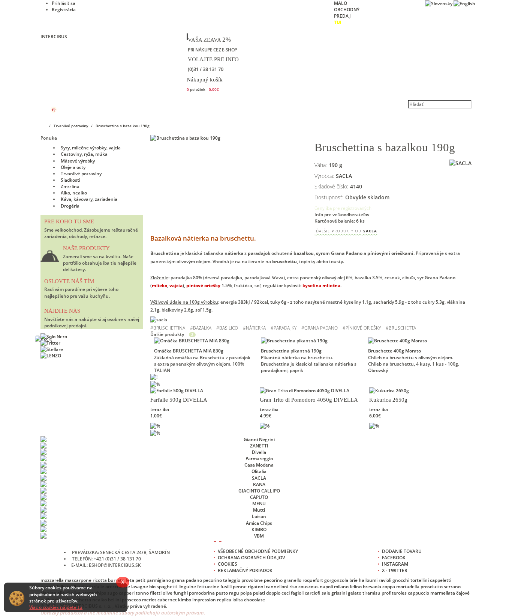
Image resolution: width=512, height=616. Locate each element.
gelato (354, 593)
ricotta (100, 580)
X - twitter (394, 570)
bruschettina (169, 328)
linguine (187, 586)
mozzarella (52, 580)
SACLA (346, 231)
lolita (237, 599)
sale (326, 593)
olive (167, 593)
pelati (259, 593)
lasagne (139, 586)
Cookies (227, 564)
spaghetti (167, 586)
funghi (181, 593)
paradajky (285, 328)
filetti (156, 593)
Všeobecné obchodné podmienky (258, 551)
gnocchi (400, 580)
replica (224, 599)
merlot (149, 599)
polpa (246, 593)
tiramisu (371, 593)
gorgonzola (336, 580)
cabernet (167, 599)
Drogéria (70, 206)
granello (292, 580)
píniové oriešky (363, 328)
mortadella (407, 586)
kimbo (184, 599)
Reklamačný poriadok (245, 570)
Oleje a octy (73, 167)
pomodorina (202, 593)
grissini (339, 593)
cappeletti (440, 580)
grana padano (321, 328)
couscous (308, 586)
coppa (388, 586)
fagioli (297, 593)
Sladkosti (70, 180)
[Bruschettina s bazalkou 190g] (228, 138)
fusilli (226, 586)
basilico (228, 328)
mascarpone (78, 580)
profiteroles (394, 593)
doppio (273, 593)
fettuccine (208, 586)
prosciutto (432, 586)
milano (341, 586)
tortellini (419, 580)
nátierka (256, 328)
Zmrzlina (70, 186)
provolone (252, 580)
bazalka (202, 328)
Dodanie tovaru (402, 551)
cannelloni (277, 586)
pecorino (212, 580)
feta (130, 580)
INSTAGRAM (395, 564)
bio (152, 586)
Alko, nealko (74, 193)
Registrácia (64, 9)
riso (293, 586)
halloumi (368, 580)
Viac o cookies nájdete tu (55, 607)
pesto (222, 593)
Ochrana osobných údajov (251, 557)
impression (204, 599)
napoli (326, 586)
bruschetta (402, 328)
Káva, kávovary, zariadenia (89, 199)
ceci (285, 593)
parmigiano (159, 580)
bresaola (372, 586)
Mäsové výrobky (78, 161)
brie (353, 580)
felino (356, 586)
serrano (452, 586)
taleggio (231, 580)
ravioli (385, 580)
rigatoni (256, 586)
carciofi (312, 593)
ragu (234, 593)
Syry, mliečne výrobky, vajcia (91, 148)
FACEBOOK (394, 557)
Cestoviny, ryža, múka (84, 154)
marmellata (442, 593)
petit (140, 580)
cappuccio (418, 593)
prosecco (131, 599)
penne (240, 586)
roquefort (312, 580)
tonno (142, 593)
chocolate (254, 599)
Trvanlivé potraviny (81, 173)
